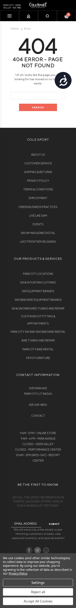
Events (38, 224)
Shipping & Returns (38, 172)
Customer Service (38, 163)
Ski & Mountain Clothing (38, 282)
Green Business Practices (38, 207)
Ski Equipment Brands (38, 291)
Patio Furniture (38, 358)
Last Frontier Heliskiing (38, 241)
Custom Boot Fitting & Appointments (38, 320)
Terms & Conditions (38, 189)
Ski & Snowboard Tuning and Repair (38, 308)
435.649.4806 (38, 404)
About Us (38, 154)
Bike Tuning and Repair (38, 340)
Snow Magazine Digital (38, 233)
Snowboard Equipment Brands (38, 299)
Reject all (38, 592)
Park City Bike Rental (38, 349)
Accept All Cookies (38, 601)
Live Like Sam (38, 215)
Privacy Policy (38, 180)
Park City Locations (38, 273)
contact (38, 415)
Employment (38, 198)
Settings (38, 582)
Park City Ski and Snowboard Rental (38, 331)
